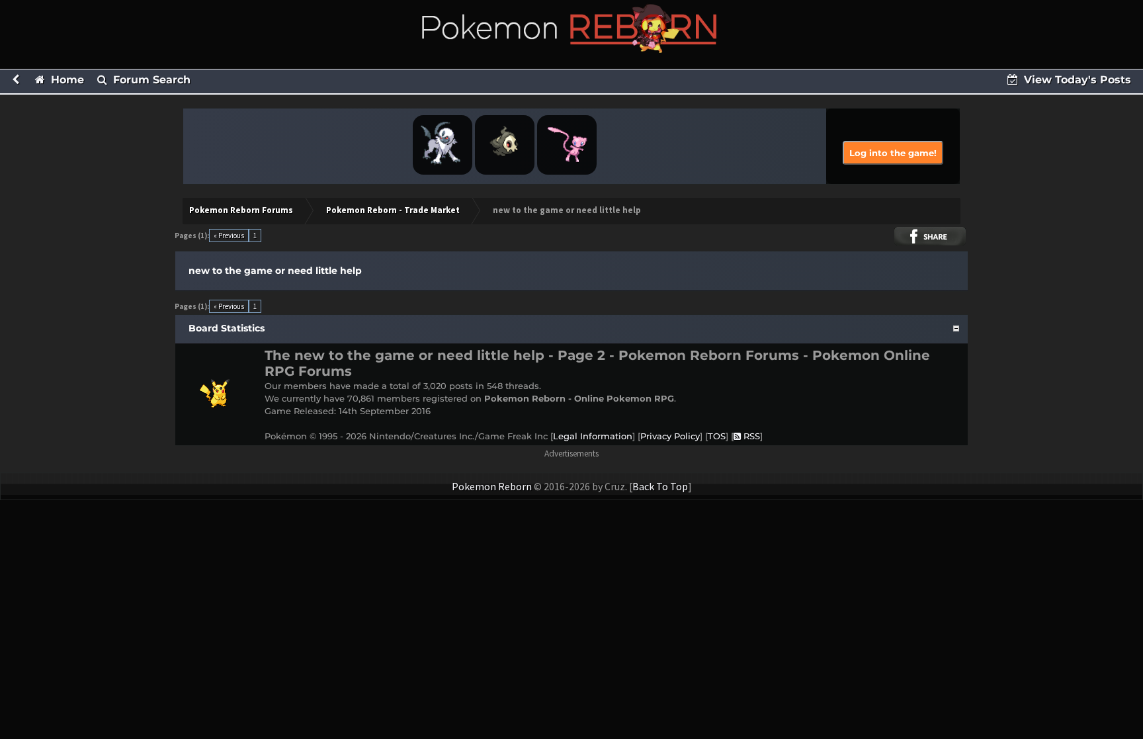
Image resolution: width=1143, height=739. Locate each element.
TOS (717, 436)
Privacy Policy (670, 436)
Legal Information (592, 436)
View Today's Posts (1076, 79)
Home (66, 79)
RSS (750, 436)
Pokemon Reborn (492, 486)
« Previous (229, 235)
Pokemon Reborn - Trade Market (393, 210)
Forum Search (150, 79)
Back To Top (660, 486)
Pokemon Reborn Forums (241, 210)
